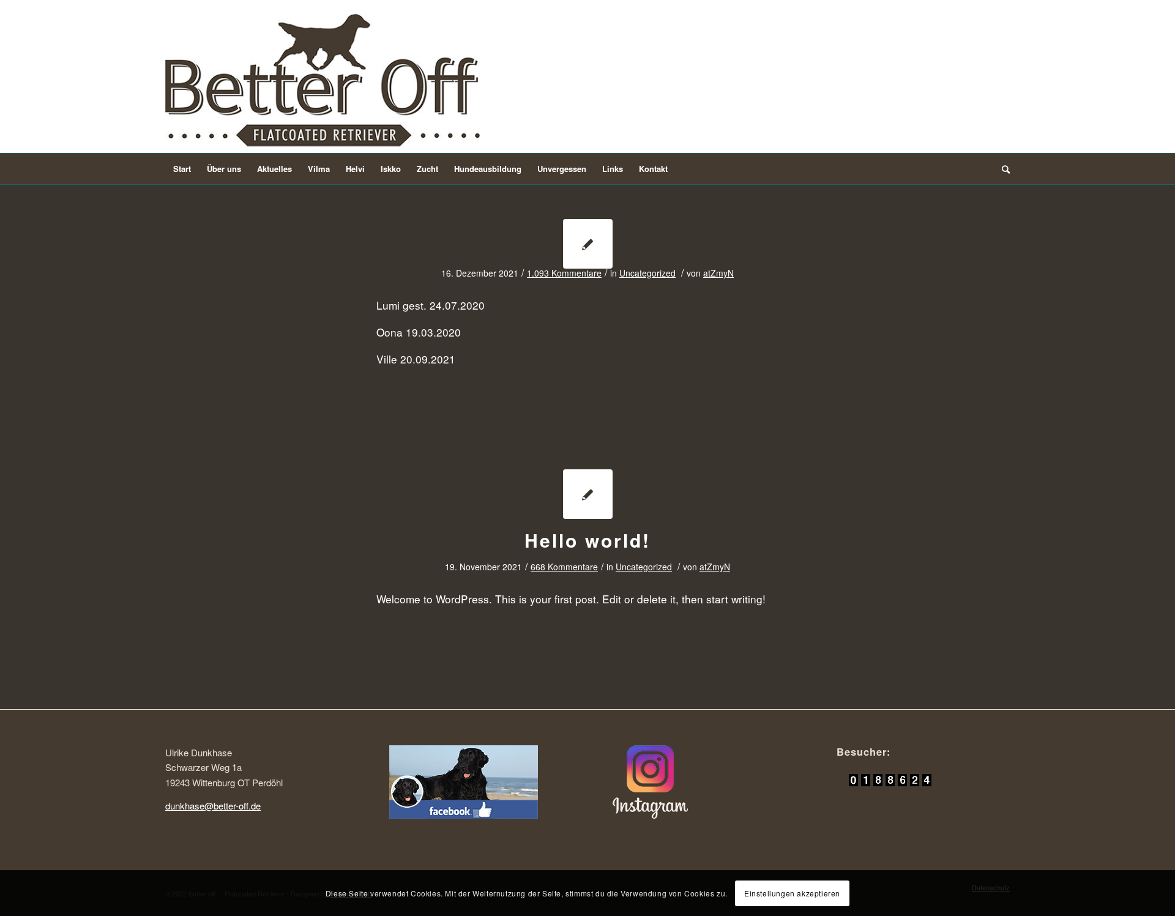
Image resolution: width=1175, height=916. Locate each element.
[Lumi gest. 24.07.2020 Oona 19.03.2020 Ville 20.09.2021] (588, 244)
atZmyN (718, 273)
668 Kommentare (564, 566)
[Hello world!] (588, 494)
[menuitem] (182, 169)
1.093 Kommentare (564, 273)
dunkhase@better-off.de (213, 805)
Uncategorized (647, 273)
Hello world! (587, 540)
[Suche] (1002, 169)
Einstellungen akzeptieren (792, 892)
